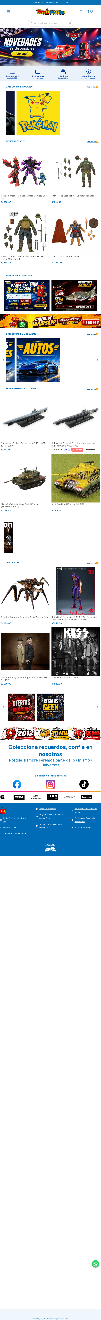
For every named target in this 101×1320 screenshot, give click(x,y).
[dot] (48, 718)
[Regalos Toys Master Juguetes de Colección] (21, 707)
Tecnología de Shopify (59, 1319)
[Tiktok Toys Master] (84, 784)
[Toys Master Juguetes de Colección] (50, 847)
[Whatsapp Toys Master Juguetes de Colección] (50, 321)
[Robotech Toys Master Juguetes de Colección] (74, 537)
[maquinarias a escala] (50, 47)
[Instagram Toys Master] (50, 784)
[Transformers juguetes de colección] (73, 113)
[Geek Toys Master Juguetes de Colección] (79, 707)
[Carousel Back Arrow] (3, 113)
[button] (8, 11)
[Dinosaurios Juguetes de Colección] (28, 113)
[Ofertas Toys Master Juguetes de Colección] (50, 707)
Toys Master (45, 1319)
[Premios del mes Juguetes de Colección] (27, 295)
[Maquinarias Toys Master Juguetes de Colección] (73, 360)
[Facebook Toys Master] (17, 784)
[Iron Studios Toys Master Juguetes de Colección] (27, 537)
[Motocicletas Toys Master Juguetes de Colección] (28, 360)
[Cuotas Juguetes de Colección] (74, 295)
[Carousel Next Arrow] (98, 113)
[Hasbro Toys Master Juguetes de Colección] (50, 797)
